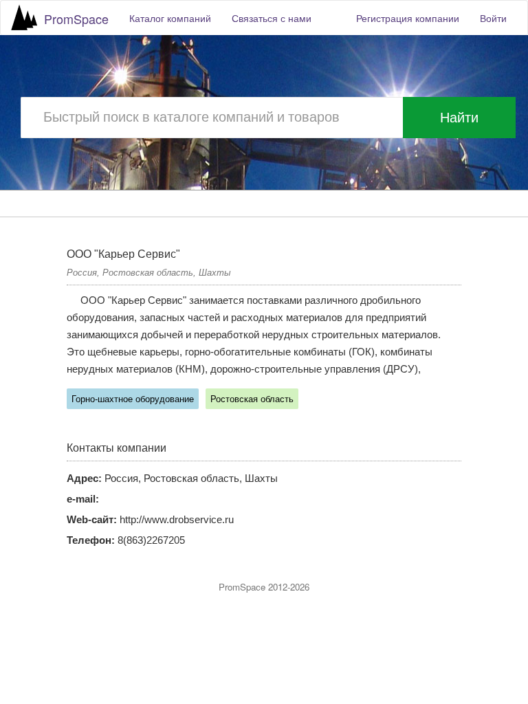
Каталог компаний (170, 18)
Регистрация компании (407, 18)
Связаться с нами (271, 18)
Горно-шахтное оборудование (133, 399)
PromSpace (76, 19)
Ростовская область (252, 399)
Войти (493, 18)
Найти (459, 117)
